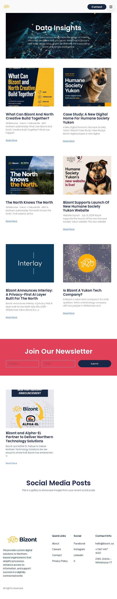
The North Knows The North (29, 202)
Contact (57, 555)
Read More (11, 140)
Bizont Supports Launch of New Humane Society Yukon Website (86, 206)
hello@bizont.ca (104, 543)
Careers (56, 549)
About (55, 543)
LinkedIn (78, 555)
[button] (111, 7)
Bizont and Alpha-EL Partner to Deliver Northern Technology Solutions (29, 437)
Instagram (79, 549)
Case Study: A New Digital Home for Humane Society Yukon (86, 118)
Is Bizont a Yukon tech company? (82, 292)
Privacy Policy (60, 560)
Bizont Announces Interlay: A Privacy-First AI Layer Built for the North (29, 294)
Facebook (79, 543)
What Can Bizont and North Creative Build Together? (29, 116)
